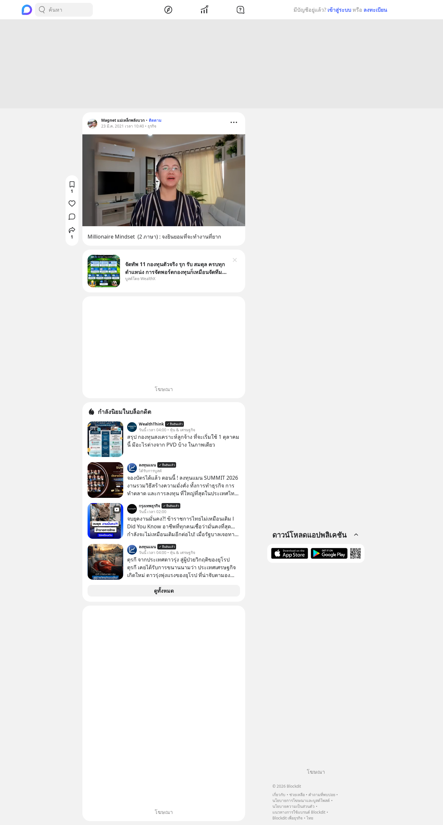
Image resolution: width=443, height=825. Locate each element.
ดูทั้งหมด (164, 590)
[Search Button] (42, 10)
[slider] (157, 221)
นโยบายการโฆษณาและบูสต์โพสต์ (301, 800)
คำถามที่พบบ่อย (321, 794)
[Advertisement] (221, 64)
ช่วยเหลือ (297, 794)
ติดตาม (155, 120)
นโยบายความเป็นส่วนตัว (293, 806)
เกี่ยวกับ (278, 794)
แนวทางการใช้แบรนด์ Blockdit (298, 812)
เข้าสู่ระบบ (339, 9)
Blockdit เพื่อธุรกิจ (287, 818)
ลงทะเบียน (375, 9)
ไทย (309, 818)
